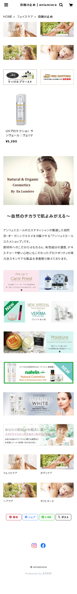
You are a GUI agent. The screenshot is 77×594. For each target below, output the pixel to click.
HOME (7, 16)
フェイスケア (25, 16)
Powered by (34, 573)
